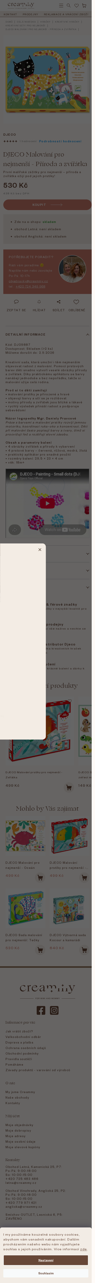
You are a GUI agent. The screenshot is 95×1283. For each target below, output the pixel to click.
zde (83, 1249)
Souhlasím (46, 1273)
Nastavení (45, 1260)
